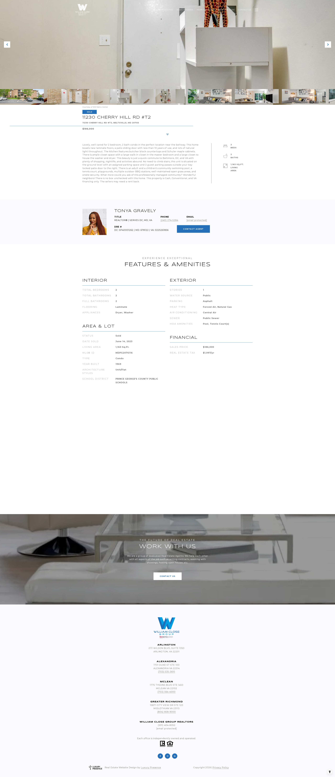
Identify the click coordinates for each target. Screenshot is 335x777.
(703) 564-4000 (166, 692)
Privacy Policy (221, 767)
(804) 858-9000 (166, 712)
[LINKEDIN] (174, 756)
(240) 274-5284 (169, 220)
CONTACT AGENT (193, 229)
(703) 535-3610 (166, 671)
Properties (166, 10)
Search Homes (185, 10)
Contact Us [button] (167, 576)
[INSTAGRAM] (167, 756)
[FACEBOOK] (160, 756)
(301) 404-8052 (166, 725)
